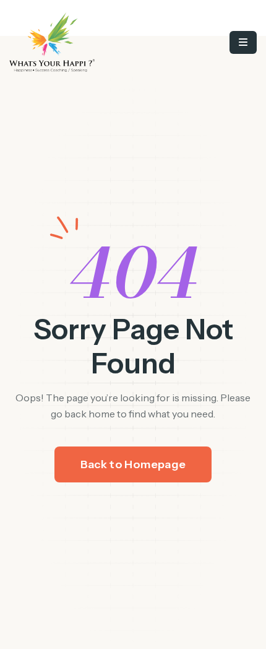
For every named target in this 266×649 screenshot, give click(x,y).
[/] (83, 42)
